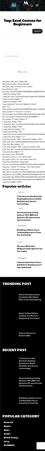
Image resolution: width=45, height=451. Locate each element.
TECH (20, 208)
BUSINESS (22, 226)
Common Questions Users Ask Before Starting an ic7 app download (29, 264)
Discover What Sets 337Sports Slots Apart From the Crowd (29, 248)
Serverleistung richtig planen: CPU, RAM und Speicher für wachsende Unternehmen (28, 216)
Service (21, 192)
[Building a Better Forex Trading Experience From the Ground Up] (8, 230)
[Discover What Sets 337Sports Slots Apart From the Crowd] (8, 246)
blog (20, 242)
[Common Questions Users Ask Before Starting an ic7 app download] (8, 262)
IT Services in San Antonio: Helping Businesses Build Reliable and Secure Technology (29, 200)
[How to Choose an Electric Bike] (9, 333)
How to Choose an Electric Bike (27, 334)
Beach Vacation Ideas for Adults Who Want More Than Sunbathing (30, 297)
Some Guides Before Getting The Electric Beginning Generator (29, 315)
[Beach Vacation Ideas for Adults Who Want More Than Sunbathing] (9, 296)
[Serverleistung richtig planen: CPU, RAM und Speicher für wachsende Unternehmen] (8, 214)
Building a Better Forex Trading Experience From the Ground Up (29, 232)
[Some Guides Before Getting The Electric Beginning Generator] (9, 315)
